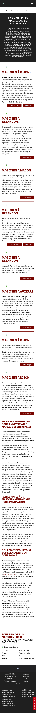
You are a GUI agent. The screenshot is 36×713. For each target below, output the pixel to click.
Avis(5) (29, 244)
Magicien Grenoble (8, 703)
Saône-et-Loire (24, 653)
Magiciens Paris (7, 690)
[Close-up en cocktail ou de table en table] (18, 335)
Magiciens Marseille (8, 697)
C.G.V (18, 683)
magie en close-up (9, 574)
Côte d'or (5, 651)
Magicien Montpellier (9, 692)
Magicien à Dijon (15, 72)
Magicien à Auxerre (17, 291)
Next (32, 668)
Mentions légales (10, 681)
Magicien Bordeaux (28, 692)
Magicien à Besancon (10, 120)
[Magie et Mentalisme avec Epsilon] (18, 113)
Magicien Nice (6, 699)
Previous (3, 668)
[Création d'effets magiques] (18, 372)
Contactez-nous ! (34, 703)
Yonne (21, 656)
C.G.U (26, 681)
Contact (9, 679)
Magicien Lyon (26, 690)
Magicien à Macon (16, 170)
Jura (3, 656)
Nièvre (4, 658)
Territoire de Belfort (26, 658)
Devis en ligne (14, 105)
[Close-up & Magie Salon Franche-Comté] (18, 252)
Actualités (26, 676)
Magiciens (26, 674)
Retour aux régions (10, 647)
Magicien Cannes (7, 701)
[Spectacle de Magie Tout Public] (18, 165)
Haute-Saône (24, 651)
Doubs (4, 653)
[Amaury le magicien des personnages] (18, 205)
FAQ (26, 679)
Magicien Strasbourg (8, 706)
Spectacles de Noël (10, 676)
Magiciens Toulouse (28, 694)
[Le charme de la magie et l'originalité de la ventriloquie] (18, 67)
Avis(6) (29, 105)
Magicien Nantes (27, 697)
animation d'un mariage (24, 49)
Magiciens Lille (6, 694)
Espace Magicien (10, 674)
